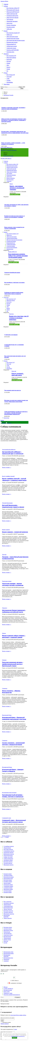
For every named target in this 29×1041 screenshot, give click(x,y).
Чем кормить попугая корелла (12, 390)
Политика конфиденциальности (12, 994)
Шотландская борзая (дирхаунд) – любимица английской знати (14, 611)
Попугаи (6, 941)
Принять (14, 1037)
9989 (24, 87)
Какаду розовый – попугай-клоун (18, 374)
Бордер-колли (11, 27)
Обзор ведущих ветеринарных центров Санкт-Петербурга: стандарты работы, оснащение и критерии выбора (13, 120)
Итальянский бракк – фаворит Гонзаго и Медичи (13, 770)
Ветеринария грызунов (7, 955)
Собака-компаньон (8, 858)
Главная (6, 4)
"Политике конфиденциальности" (18, 1036)
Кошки (5, 31)
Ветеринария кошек (9, 953)
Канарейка (10, 82)
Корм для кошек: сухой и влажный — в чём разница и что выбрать (13, 143)
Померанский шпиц (12, 15)
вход (2, 1020)
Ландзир (3, 548)
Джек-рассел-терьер (12, 17)
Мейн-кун (9, 34)
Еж (7, 71)
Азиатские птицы (8, 935)
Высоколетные (7, 936)
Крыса (8, 67)
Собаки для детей (8, 857)
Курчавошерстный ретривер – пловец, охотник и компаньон (12, 795)
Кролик (9, 61)
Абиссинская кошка (12, 36)
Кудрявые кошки (8, 881)
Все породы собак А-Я (13, 8)
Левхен (2, 627)
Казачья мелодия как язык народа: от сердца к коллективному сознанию (14, 216)
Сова (8, 78)
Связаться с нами (8, 993)
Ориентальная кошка (13, 38)
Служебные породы (9, 846)
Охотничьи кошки (8, 884)
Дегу (8, 65)
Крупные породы (8, 861)
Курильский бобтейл (13, 50)
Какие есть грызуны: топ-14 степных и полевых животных (18, 317)
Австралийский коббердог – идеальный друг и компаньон (12, 452)
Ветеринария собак (8, 951)
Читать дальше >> (15, 194)
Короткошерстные (8, 878)
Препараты (6, 959)
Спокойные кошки (8, 886)
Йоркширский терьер (13, 10)
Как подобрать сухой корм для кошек (14, 282)
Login (15, 1029)
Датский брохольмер (7, 503)
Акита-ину (9, 23)
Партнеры (7, 84)
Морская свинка (11, 57)
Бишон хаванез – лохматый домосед (15, 532)
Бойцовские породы (9, 854)
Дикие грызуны (8, 918)
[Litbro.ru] (6, 158)
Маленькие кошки (8, 889)
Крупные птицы (8, 927)
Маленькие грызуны (9, 913)
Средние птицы (8, 928)
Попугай (9, 76)
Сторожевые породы (9, 851)
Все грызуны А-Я (11, 55)
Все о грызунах (7, 901)
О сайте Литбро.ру (8, 988)
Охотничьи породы (8, 852)
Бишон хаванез (5, 523)
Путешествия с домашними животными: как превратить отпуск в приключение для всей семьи (14, 132)
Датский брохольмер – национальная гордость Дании (13, 506)
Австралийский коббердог (4, 444)
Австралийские (7, 933)
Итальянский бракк (6, 761)
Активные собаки (8, 860)
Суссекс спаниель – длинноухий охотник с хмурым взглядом (13, 743)
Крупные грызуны (8, 910)
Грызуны (6, 54)
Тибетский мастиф (12, 14)
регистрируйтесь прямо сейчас (18, 1015)
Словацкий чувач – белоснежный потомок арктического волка (14, 821)
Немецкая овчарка (12, 21)
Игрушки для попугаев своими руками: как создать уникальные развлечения (16, 401)
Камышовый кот (11, 44)
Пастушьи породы (8, 849)
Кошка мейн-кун (12, 251)
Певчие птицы (7, 939)
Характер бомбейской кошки (12, 272)
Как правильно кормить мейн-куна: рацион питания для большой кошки (18, 255)
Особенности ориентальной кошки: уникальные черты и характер (13, 293)
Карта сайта (7, 991)
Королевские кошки (9, 877)
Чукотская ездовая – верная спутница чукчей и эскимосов (12, 584)
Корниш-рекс (10, 52)
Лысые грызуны (8, 909)
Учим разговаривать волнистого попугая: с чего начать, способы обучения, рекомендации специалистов (16, 413)
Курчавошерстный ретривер (5, 787)
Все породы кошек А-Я (13, 33)
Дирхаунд (4, 608)
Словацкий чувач (5, 812)
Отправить (17, 997)
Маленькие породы (8, 864)
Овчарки (3, 654)
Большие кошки (8, 873)
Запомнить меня (6, 1022)
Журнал (6, 987)
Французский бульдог (13, 12)
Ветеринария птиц (8, 957)
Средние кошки (8, 890)
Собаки (6, 6)
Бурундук (9, 59)
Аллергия (6, 961)
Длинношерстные (8, 906)
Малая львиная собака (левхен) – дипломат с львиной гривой (14, 636)
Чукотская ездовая (5, 575)
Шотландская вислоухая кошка (16, 40)
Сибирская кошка (12, 46)
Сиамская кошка (11, 48)
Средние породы (8, 863)
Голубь (9, 80)
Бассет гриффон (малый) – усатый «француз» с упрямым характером (14, 479)
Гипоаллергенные (8, 855)
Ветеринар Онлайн (8, 95)
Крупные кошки (8, 880)
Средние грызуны (8, 912)
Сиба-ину (9, 29)
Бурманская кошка (12, 42)
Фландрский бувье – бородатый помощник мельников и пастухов (14, 718)
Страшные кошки (8, 887)
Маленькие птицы (8, 930)
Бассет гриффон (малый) (8, 476)
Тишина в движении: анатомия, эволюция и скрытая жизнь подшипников (13, 108)
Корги (11, 183)
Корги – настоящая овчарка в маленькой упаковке (17, 187)
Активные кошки (8, 875)
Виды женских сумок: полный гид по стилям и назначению (14, 228)
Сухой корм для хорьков (10, 334)
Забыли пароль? (5, 1023)
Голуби (5, 942)
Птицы (5, 73)
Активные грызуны (9, 903)
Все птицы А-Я (11, 75)
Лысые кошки (7, 883)
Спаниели (3, 682)
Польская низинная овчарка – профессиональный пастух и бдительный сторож (12, 664)
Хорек (8, 69)
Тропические (7, 932)
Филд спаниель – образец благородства (11, 691)
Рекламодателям (8, 990)
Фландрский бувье (5, 709)
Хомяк (8, 63)
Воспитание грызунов (7, 916)
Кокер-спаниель (11, 25)
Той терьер (10, 19)
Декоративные (7, 847)
